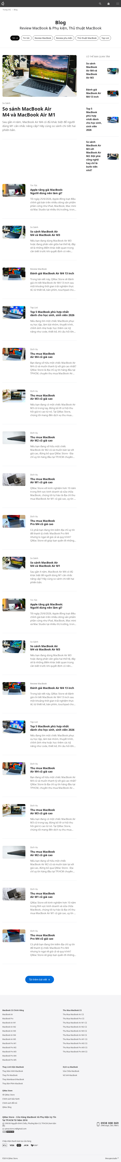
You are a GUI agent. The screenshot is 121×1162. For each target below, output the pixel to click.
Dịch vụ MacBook (70, 1067)
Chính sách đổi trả (9, 1103)
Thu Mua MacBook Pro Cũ (73, 1018)
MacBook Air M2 (9, 1027)
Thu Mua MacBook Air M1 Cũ (75, 1022)
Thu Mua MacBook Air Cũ (73, 1014)
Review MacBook (38, 269)
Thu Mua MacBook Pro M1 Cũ (75, 1039)
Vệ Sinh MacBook (70, 1075)
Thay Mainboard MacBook (13, 1079)
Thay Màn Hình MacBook (12, 1071)
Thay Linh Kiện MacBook (13, 1067)
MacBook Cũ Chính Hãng (13, 1010)
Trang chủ (7, 10)
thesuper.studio (112, 1158)
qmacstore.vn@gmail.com (15, 1128)
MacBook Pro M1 (9, 1043)
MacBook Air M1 (9, 1022)
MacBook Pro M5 (9, 1060)
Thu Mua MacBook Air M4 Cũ (75, 1035)
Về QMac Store (8, 1094)
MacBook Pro (7, 1018)
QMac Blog (6, 1107)
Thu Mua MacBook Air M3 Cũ (75, 1031)
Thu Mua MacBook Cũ (72, 1010)
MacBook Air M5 (9, 1039)
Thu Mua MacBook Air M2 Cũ (75, 1027)
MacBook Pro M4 (9, 1056)
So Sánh (6, 103)
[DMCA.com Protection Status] (29, 1132)
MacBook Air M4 (9, 1035)
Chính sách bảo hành (10, 1099)
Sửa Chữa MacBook (71, 1071)
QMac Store (7, 1091)
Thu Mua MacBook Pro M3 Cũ (75, 1047)
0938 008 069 (110, 1123)
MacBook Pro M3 (9, 1051)
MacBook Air (7, 1014)
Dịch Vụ (34, 349)
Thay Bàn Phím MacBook (12, 1083)
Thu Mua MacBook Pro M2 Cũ (75, 1043)
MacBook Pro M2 (9, 1047)
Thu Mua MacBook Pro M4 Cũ (75, 1051)
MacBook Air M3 (9, 1031)
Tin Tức (33, 185)
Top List (34, 307)
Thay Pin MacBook (9, 1075)
